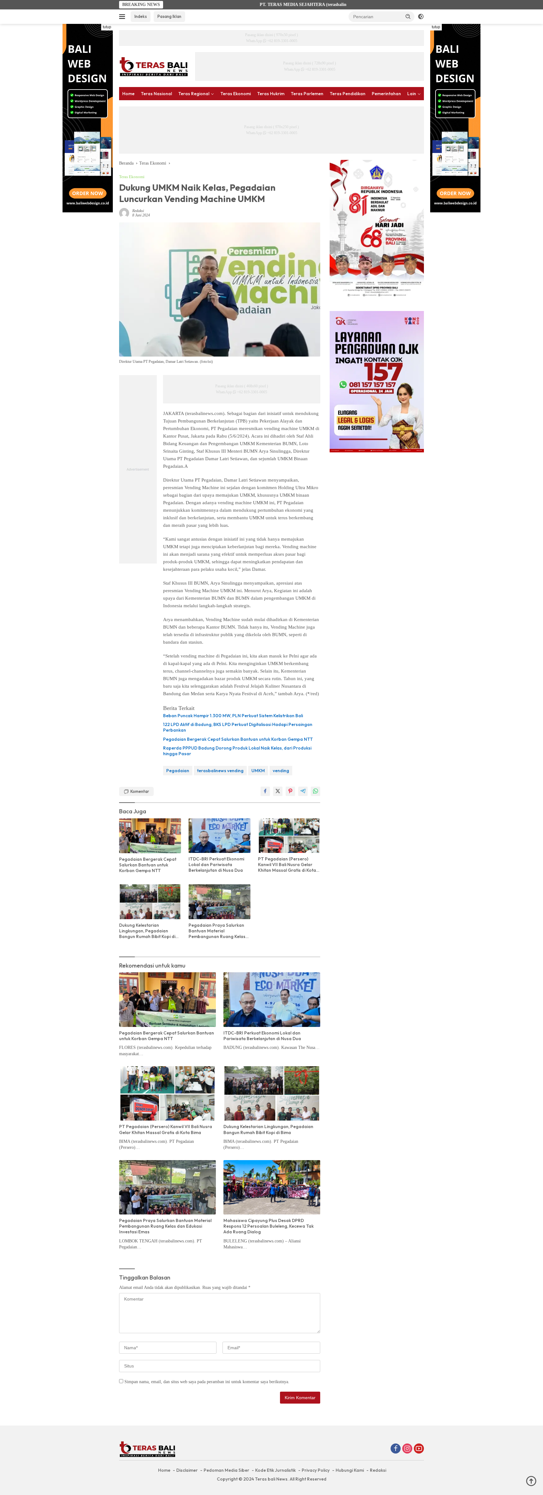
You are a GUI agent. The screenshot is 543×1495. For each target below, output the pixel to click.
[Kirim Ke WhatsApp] (315, 791)
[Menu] (123, 16)
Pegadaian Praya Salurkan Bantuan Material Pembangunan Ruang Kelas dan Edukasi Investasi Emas (217, 931)
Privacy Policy (316, 1470)
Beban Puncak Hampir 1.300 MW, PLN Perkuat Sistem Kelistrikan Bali (233, 715)
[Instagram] (407, 1449)
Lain (411, 93)
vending (281, 770)
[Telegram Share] (303, 791)
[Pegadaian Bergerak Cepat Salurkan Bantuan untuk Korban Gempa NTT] (150, 835)
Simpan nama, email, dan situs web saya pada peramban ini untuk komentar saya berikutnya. (206, 1381)
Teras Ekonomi (235, 93)
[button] (408, 16)
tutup (107, 27)
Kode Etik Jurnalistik (275, 1470)
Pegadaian (177, 770)
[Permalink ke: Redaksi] (124, 212)
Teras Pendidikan (347, 93)
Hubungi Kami (350, 1470)
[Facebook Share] (265, 791)
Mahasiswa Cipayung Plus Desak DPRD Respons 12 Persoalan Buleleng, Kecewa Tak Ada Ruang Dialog (268, 1226)
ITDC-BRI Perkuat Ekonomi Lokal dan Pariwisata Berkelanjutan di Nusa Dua (216, 864)
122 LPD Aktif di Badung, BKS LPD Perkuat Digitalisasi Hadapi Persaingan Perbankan (237, 727)
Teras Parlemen (307, 93)
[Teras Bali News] (153, 66)
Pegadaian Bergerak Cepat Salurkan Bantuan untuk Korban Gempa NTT (238, 739)
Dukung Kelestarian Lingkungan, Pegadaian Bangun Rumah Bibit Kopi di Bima (147, 931)
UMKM (258, 770)
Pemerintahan (386, 93)
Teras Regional (193, 93)
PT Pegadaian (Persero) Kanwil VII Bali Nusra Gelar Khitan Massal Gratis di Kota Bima (287, 864)
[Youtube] (419, 1449)
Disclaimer (187, 1470)
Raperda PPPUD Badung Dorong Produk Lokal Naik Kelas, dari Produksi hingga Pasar (237, 750)
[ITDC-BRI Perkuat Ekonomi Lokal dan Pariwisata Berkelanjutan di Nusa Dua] (219, 835)
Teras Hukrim (270, 93)
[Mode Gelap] (421, 16)
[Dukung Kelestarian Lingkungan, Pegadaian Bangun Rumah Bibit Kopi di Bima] (150, 901)
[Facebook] (396, 1449)
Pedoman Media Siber (226, 1470)
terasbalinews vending (220, 770)
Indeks (140, 16)
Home (128, 93)
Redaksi (138, 211)
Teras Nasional (156, 93)
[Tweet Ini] (277, 791)
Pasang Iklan (169, 16)
